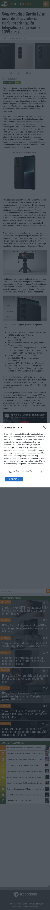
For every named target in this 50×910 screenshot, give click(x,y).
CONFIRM (14, 479)
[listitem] (25, 472)
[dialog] (25, 455)
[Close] (45, 427)
